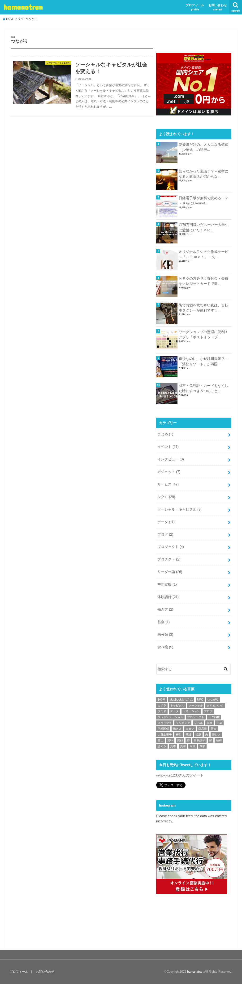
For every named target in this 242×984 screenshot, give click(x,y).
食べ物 (165, 647)
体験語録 (168, 597)
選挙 (202, 746)
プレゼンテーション (170, 717)
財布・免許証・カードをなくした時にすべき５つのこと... (203, 388)
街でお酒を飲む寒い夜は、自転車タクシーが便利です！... (203, 307)
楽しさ (216, 734)
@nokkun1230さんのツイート (179, 775)
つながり (213, 699)
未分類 (165, 634)
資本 (173, 746)
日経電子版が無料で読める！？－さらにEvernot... (203, 200)
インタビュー (170, 459)
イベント (168, 447)
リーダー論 (169, 572)
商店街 (202, 728)
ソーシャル (196, 705)
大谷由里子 (165, 734)
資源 (183, 746)
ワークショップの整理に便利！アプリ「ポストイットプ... (203, 334)
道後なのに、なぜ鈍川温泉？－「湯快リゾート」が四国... (203, 361)
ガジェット (168, 472)
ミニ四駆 (214, 717)
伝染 (219, 723)
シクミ (166, 497)
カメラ (162, 705)
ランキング (183, 723)
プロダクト (168, 559)
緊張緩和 (199, 740)
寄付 (179, 734)
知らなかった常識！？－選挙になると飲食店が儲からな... (203, 173)
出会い (190, 728)
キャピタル (177, 705)
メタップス (165, 723)
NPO (200, 699)
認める (162, 746)
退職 (192, 746)
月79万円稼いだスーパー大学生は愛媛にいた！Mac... (204, 227)
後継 (198, 734)
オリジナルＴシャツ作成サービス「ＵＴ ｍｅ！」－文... (203, 254)
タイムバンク (215, 705)
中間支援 (167, 584)
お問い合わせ (217, 7)
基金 (163, 622)
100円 (161, 699)
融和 (219, 740)
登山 (160, 740)
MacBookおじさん (181, 699)
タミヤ (162, 711)
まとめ (165, 434)
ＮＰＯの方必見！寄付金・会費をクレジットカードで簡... (203, 281)
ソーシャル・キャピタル (179, 509)
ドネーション (191, 711)
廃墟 (188, 734)
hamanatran (23, 6)
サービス (168, 484)
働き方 (165, 609)
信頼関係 (163, 728)
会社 (209, 723)
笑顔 (180, 740)
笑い (170, 740)
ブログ (165, 534)
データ (166, 522)
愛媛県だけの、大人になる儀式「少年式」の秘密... (203, 147)
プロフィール (195, 7)
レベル (198, 723)
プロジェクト (170, 547)
